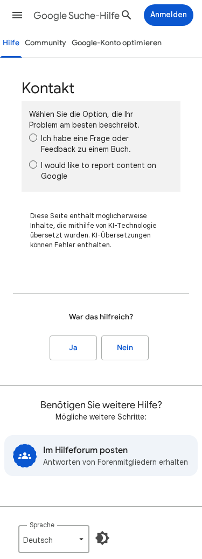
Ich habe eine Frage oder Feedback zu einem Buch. (86, 144)
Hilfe (11, 42)
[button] (17, 15)
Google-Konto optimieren (117, 42)
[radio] (33, 138)
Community (45, 42)
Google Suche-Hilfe (76, 16)
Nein (125, 347)
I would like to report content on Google (98, 170)
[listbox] (53, 539)
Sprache (42, 525)
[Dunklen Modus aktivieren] (102, 538)
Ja (73, 347)
